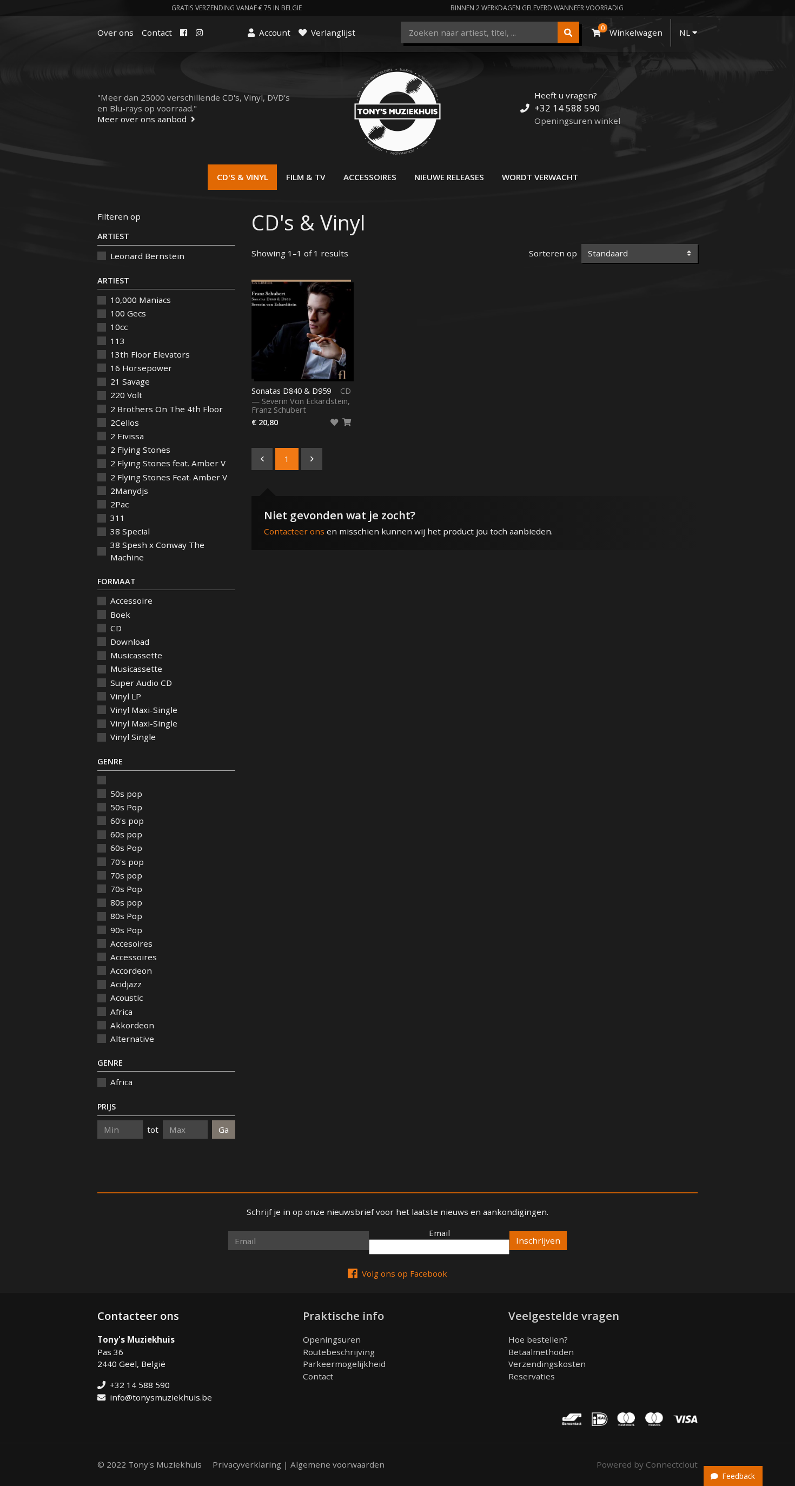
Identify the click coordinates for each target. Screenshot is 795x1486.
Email (439, 1232)
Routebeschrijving (339, 1351)
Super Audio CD (141, 682)
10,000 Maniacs (140, 299)
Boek (120, 614)
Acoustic (126, 997)
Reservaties (531, 1376)
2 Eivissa (127, 436)
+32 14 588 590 (567, 108)
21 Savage (130, 381)
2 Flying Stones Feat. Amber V (168, 477)
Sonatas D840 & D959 (291, 391)
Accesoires (131, 943)
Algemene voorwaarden (337, 1464)
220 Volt (126, 394)
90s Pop (126, 929)
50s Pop (126, 807)
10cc (119, 326)
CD (116, 628)
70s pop (126, 875)
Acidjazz (126, 984)
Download (129, 641)
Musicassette (136, 655)
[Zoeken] (568, 32)
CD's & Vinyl (242, 176)
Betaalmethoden (541, 1351)
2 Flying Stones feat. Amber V (168, 463)
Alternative (132, 1038)
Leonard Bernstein (147, 255)
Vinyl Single (133, 736)
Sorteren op (553, 253)
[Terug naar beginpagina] (397, 111)
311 (117, 517)
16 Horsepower (141, 367)
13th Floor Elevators (150, 354)
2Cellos (124, 422)
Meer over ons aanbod (142, 119)
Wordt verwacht (540, 176)
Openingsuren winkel (577, 120)
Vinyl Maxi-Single (143, 709)
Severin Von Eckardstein (305, 401)
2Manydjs (129, 490)
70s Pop (126, 888)
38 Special (130, 531)
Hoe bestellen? (538, 1339)
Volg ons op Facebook (404, 1273)
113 (117, 340)
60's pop (127, 820)
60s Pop (126, 847)
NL (685, 32)
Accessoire (131, 600)
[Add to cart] (346, 422)
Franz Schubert (278, 410)
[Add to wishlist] (334, 422)
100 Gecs (128, 313)
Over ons (115, 32)
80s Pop (126, 915)
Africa (121, 1011)
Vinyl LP (125, 696)
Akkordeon (132, 1025)
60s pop (126, 834)
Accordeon (131, 970)
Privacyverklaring (247, 1464)
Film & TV (305, 176)
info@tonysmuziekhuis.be (161, 1397)
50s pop (126, 793)
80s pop (126, 902)
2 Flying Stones (140, 449)
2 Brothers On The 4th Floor (166, 409)
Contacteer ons (294, 531)
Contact (157, 32)
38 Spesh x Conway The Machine (157, 551)
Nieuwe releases (449, 176)
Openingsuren (332, 1339)
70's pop (127, 861)
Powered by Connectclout (647, 1464)
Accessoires (369, 176)
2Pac (119, 504)
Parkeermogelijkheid (344, 1363)
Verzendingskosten (547, 1363)
